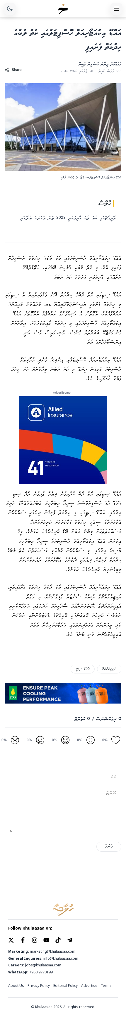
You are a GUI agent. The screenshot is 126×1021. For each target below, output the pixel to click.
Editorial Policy (65, 985)
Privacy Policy (39, 985)
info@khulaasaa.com (60, 958)
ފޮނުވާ (109, 846)
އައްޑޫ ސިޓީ (83, 669)
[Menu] (116, 9)
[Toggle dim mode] (10, 9)
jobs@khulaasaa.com (43, 965)
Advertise (89, 985)
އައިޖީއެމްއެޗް (109, 669)
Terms (106, 985)
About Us (16, 985)
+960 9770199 (41, 972)
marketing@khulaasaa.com (52, 951)
